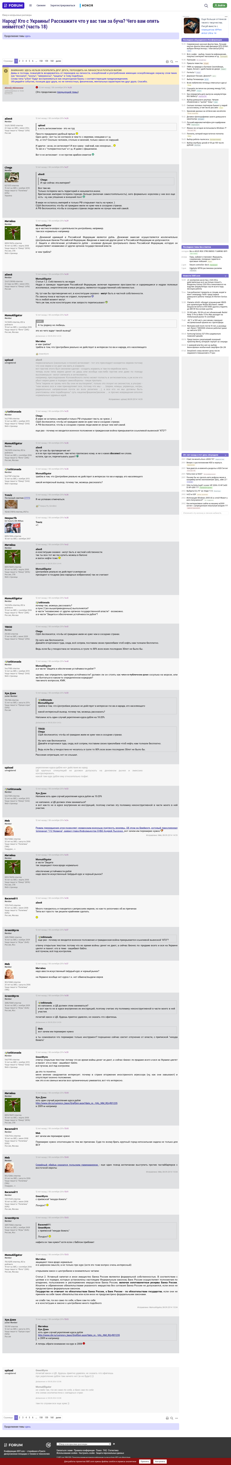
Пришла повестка (195, 63)
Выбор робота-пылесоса (198, 139)
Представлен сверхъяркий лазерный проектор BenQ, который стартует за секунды (207, 340)
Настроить (160, 1461)
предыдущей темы (67, 92)
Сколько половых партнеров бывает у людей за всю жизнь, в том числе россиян (207, 106)
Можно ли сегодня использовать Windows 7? (206, 128)
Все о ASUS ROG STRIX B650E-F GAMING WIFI (208, 251)
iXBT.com (61, 1457)
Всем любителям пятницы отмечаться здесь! (207, 83)
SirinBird (52, 506)
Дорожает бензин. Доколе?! (199, 76)
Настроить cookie (87, 1452)
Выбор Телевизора (195, 79)
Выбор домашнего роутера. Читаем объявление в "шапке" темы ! (202, 101)
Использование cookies (67, 1452)
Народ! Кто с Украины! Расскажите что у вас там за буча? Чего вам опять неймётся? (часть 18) (80, 23)
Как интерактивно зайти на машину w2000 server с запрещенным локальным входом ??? (207, 504)
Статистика (113, 1450)
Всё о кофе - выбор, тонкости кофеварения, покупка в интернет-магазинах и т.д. (206, 55)
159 (46, 61)
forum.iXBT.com (116, 1457)
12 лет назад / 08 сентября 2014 (55, 87)
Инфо (174, 87)
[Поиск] (206, 5)
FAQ (105, 1450)
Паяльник (191, 60)
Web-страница (11, 253)
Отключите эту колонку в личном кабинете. (202, 513)
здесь (28, 36)
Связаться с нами (65, 1450)
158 (41, 61)
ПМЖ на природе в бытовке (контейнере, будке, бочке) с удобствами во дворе (205, 68)
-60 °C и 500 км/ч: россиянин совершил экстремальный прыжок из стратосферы (205, 321)
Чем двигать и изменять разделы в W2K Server (207, 468)
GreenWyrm (44, 354)
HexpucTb (44, 506)
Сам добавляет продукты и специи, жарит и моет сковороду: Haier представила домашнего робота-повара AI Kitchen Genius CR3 (207, 295)
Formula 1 (191, 72)
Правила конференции (84, 1450)
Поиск (99, 1450)
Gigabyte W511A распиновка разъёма (206, 268)
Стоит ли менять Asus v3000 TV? (200, 459)
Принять (145, 1461)
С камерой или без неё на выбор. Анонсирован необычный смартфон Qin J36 (206, 346)
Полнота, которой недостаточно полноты (205, 134)
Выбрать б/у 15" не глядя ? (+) (200, 491)
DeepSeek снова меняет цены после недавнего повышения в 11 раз (203, 352)
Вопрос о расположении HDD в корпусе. (204, 463)
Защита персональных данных (110, 1452)
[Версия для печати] (167, 61)
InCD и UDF (191, 494)
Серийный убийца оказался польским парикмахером (67, 1164)
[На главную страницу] (13, 5)
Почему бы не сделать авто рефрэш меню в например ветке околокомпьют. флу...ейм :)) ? (207, 478)
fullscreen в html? (194, 474)
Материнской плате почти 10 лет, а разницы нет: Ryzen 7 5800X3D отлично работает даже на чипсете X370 (207, 328)
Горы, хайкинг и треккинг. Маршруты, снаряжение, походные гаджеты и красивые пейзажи (206, 259)
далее (58, 61)
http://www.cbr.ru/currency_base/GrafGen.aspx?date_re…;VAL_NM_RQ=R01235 (76, 1103)
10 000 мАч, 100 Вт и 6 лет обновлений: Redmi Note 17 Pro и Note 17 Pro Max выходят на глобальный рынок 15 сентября (207, 314)
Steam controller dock (199, 265)
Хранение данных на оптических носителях (206, 111)
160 (52, 61)
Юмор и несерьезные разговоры (17, 15)
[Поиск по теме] (172, 61)
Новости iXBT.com (191, 276)
